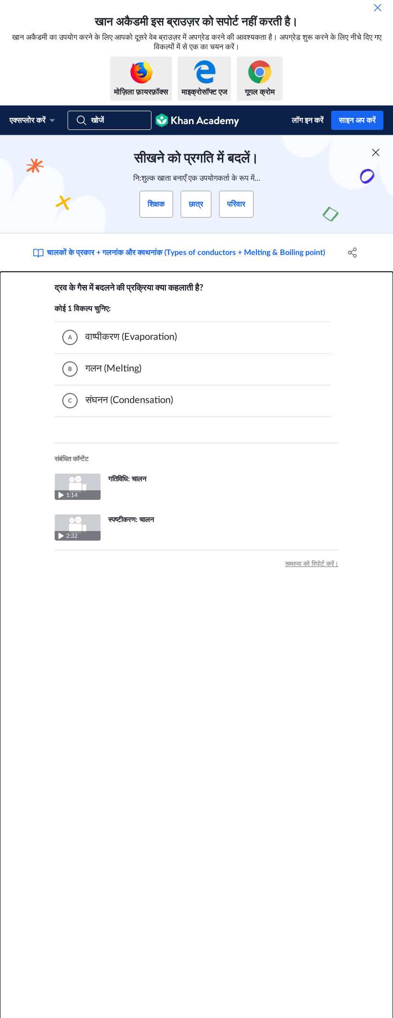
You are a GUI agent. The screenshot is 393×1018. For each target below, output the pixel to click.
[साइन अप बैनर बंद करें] (375, 152)
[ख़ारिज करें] (377, 7)
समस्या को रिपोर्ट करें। (311, 564)
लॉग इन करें (308, 120)
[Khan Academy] (197, 120)
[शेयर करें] (352, 252)
